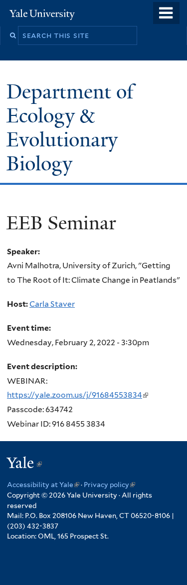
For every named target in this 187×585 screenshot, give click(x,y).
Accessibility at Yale (43, 485)
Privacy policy (109, 485)
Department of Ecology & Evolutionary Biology (70, 127)
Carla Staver (52, 304)
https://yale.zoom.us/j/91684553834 (77, 395)
